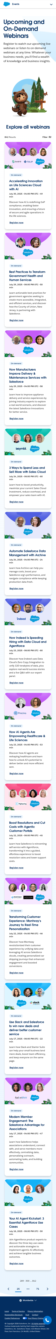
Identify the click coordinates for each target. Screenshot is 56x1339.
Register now (16, 222)
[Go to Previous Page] (8, 1289)
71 (37, 1288)
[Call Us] (47, 1320)
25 (18, 1288)
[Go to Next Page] (47, 1289)
